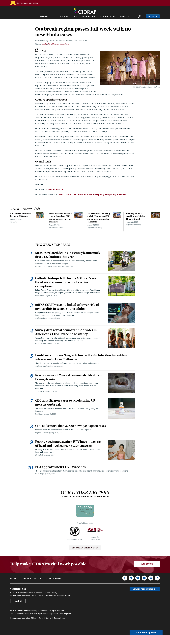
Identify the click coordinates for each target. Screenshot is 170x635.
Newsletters (107, 16)
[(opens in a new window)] (24, 3)
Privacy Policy (59, 618)
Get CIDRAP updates (146, 632)
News (45, 16)
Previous (35, 209)
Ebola (44, 44)
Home (13, 578)
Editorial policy (31, 578)
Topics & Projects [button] (64, 16)
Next (38, 209)
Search (140, 16)
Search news (53, 578)
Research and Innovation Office (23, 618)
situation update (54, 189)
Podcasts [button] (87, 16)
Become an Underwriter (85, 548)
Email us (18, 601)
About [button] (124, 16)
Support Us (147, 564)
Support (152, 16)
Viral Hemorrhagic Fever (59, 44)
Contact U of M (45, 618)
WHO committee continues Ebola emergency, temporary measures (92, 194)
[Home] (85, 10)
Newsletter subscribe (145, 589)
